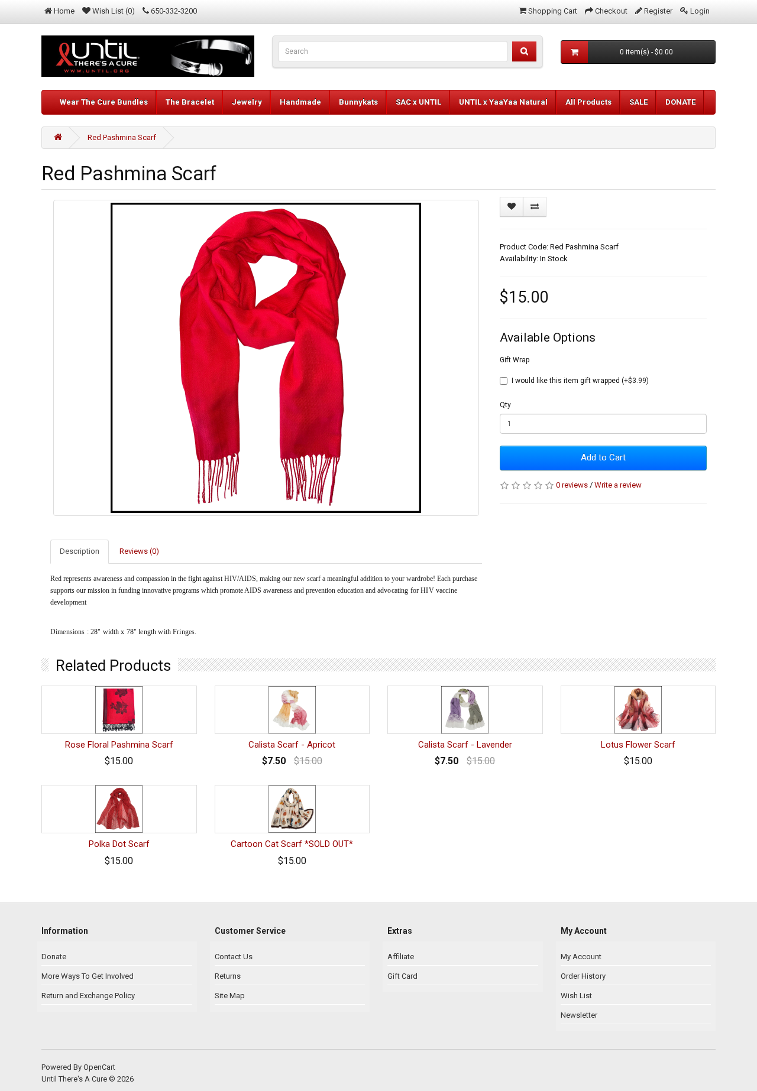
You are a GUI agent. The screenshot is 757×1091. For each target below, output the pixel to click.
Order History (583, 976)
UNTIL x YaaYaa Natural (503, 102)
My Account (581, 956)
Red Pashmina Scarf (122, 137)
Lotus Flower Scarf (638, 744)
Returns (228, 976)
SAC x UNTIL (418, 102)
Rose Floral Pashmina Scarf (119, 744)
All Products (588, 102)
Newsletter (579, 1015)
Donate (53, 956)
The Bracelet (190, 102)
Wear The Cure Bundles (104, 102)
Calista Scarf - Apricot (291, 744)
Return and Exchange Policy (88, 995)
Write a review (618, 484)
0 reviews (572, 484)
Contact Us (234, 956)
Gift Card (402, 976)
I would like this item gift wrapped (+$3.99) (580, 380)
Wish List (576, 995)
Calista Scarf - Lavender (465, 744)
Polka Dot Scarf (119, 844)
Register (658, 11)
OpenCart (99, 1067)
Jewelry (247, 102)
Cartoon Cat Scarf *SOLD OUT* (292, 844)
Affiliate (400, 956)
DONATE (680, 102)
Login (700, 11)
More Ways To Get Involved (87, 976)
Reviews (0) (139, 551)
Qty (505, 405)
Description (79, 551)
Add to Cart (603, 457)
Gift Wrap (514, 360)
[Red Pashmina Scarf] (266, 358)
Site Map (230, 995)
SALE (638, 102)
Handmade (300, 102)
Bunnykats (358, 102)
